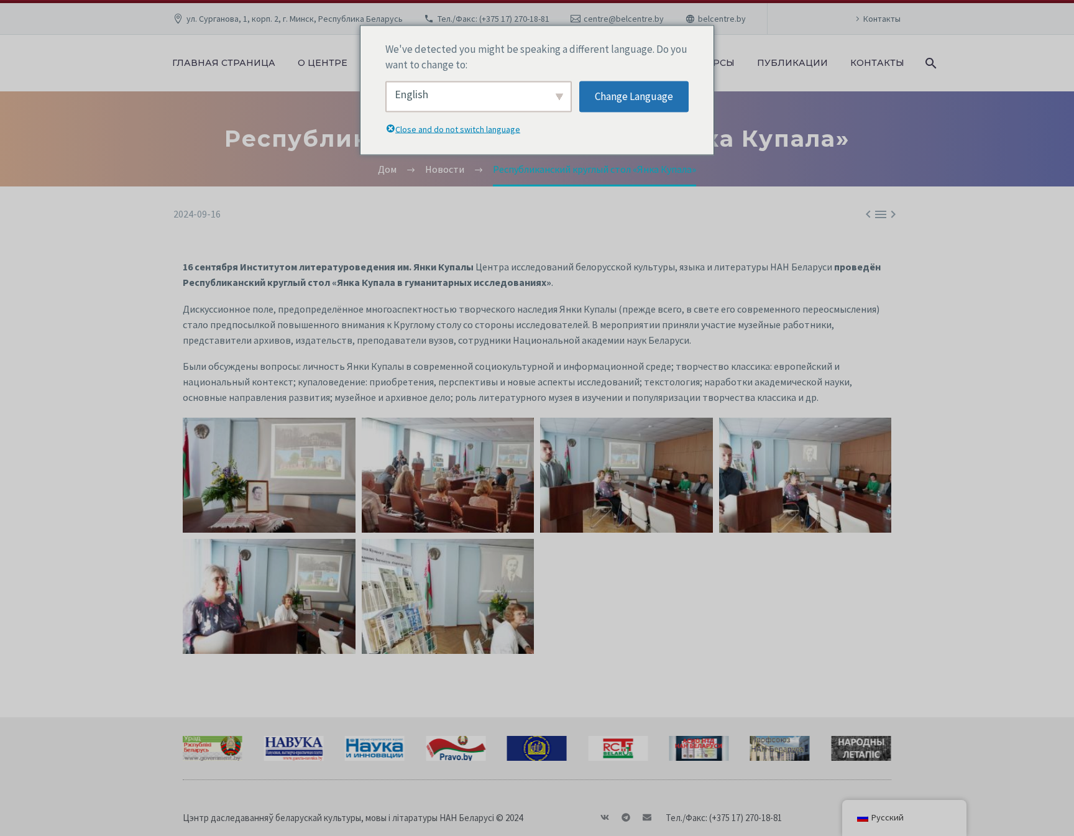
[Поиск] (929, 63)
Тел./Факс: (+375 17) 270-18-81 (493, 18)
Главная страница (223, 62)
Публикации (792, 62)
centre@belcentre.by (624, 18)
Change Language (634, 96)
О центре (322, 62)
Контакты (882, 18)
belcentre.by (722, 18)
